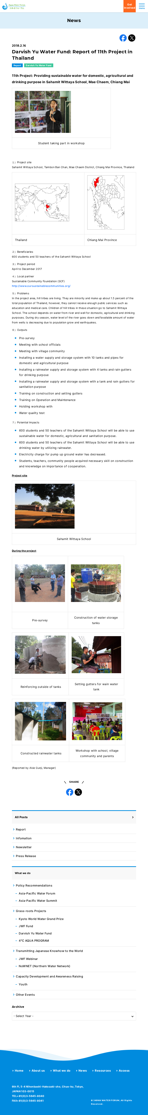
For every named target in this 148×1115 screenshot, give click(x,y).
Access (124, 1070)
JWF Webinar (28, 959)
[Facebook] (123, 38)
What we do (62, 1070)
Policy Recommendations (34, 885)
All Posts (21, 817)
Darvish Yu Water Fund (38, 65)
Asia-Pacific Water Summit (38, 900)
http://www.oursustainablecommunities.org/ (41, 285)
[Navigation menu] (142, 6)
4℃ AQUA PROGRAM (34, 940)
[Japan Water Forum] (14, 6)
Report (17, 65)
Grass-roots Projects (31, 911)
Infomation (24, 838)
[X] (131, 38)
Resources (103, 1070)
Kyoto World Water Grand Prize (41, 919)
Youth (23, 984)
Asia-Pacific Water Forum (37, 893)
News (83, 1070)
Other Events (25, 994)
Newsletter (24, 847)
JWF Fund (26, 926)
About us (38, 1070)
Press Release (26, 856)
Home (19, 1070)
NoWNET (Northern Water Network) (44, 966)
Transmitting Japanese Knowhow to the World (49, 951)
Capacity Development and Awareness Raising (49, 976)
